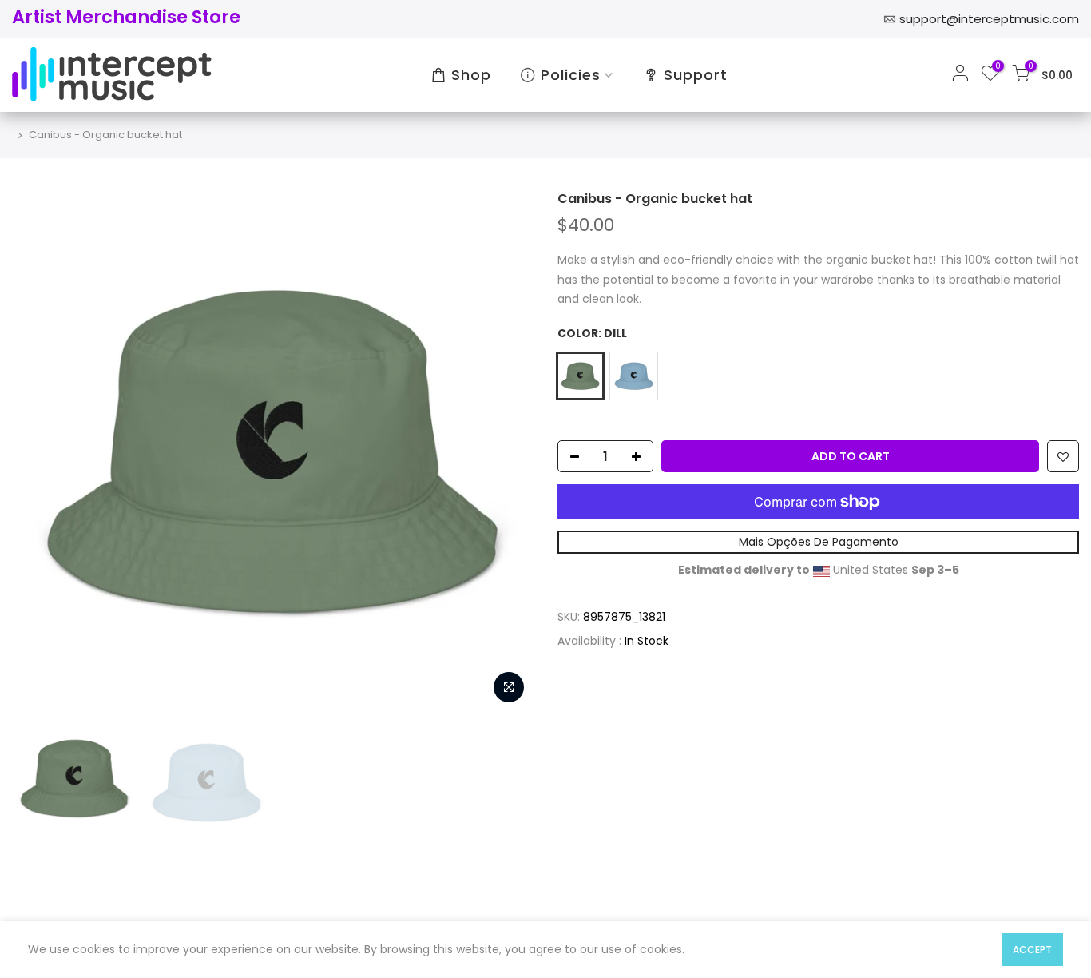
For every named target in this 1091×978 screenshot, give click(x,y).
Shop (471, 75)
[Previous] (40, 451)
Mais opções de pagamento (819, 542)
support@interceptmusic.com (989, 18)
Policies (571, 75)
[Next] (505, 451)
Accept (1032, 949)
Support (696, 75)
